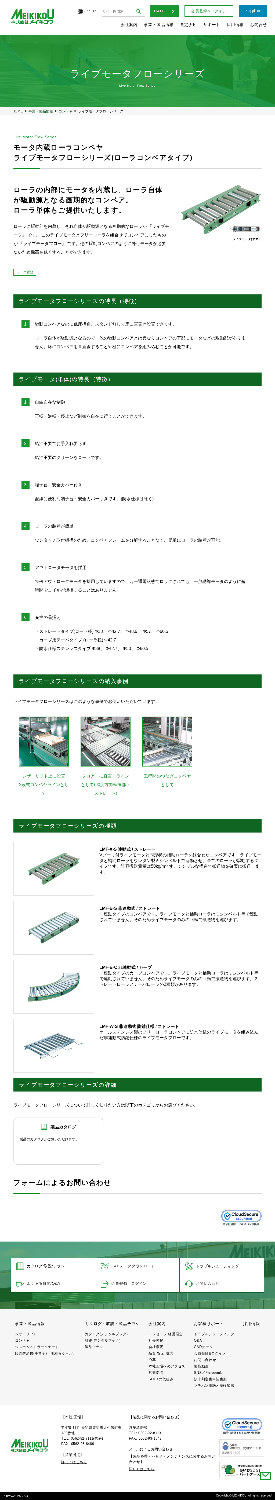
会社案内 (129, 24)
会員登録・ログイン (129, 1283)
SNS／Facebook (208, 1373)
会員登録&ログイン (209, 11)
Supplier (252, 10)
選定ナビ (188, 24)
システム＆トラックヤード (37, 1347)
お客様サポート (208, 1323)
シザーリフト (26, 1334)
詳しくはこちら (74, 1462)
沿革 (152, 1360)
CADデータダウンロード (133, 1266)
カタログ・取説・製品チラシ (112, 1323)
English (90, 11)
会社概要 (156, 1347)
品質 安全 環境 (161, 1353)
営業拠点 (156, 1373)
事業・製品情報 (158, 24)
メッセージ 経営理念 (166, 1334)
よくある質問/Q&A (43, 1283)
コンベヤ (22, 1340)
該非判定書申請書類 (210, 1379)
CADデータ (164, 11)
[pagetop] (265, 1490)
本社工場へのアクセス (167, 1366)
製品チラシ (94, 1347)
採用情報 (235, 24)
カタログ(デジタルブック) (106, 1334)
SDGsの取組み (161, 1379)
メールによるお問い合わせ (151, 1449)
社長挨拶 (156, 1340)
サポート (211, 24)
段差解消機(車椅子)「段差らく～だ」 (45, 1353)
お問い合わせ (207, 1283)
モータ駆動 (24, 272)
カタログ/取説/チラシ (46, 1266)
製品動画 (201, 1366)
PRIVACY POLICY (16, 1495)
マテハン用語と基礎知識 (214, 1386)
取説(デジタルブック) (102, 1340)
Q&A (198, 1340)
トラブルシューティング (217, 1266)
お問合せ (258, 24)
